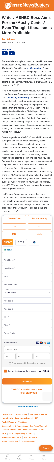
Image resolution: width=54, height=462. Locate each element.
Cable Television (28, 441)
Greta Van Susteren (38, 414)
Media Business (30, 430)
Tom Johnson (8, 39)
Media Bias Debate (10, 441)
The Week (22, 422)
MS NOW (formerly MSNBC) (21, 434)
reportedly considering (18, 97)
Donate (46, 448)
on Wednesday (34, 68)
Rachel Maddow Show (11, 437)
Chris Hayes (7, 414)
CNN (41, 430)
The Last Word (30, 437)
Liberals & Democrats (11, 430)
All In (4, 434)
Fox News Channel (38, 426)
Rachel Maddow (9, 422)
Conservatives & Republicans (15, 426)
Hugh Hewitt (7, 418)
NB (36, 418)
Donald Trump (21, 414)
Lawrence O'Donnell (24, 418)
